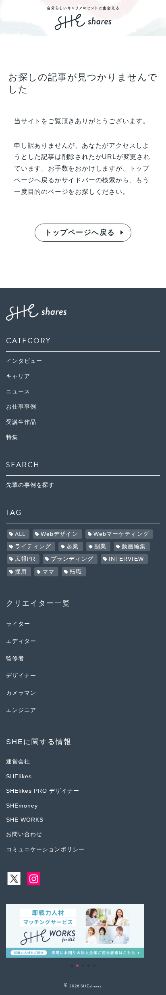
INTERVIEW (126, 559)
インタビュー (24, 361)
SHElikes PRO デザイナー (42, 791)
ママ (48, 572)
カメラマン (21, 693)
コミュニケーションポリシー (45, 849)
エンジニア (21, 710)
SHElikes (19, 776)
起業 (72, 546)
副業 (100, 546)
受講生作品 (21, 422)
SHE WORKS (25, 820)
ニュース (18, 392)
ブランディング (72, 559)
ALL (20, 534)
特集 (12, 437)
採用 (21, 572)
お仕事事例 (21, 407)
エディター (21, 641)
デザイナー (21, 676)
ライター (18, 624)
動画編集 (134, 546)
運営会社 (18, 762)
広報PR (25, 559)
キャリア (18, 376)
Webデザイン (59, 534)
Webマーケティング (121, 534)
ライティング (33, 546)
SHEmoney (22, 806)
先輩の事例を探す (30, 485)
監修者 (15, 658)
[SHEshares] (83, 27)
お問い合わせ (24, 834)
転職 (76, 572)
